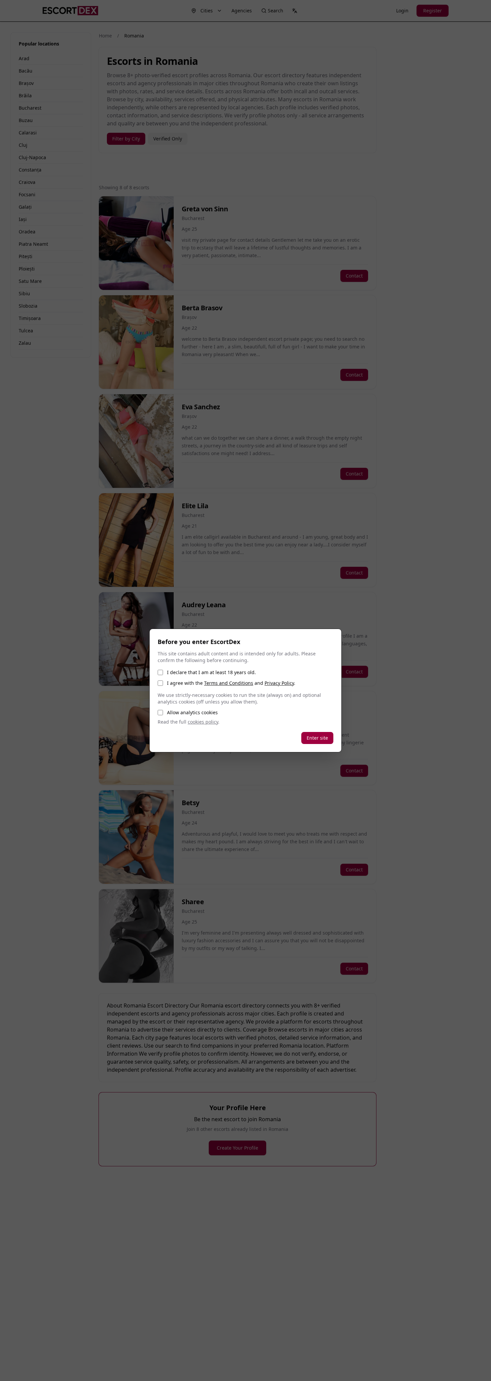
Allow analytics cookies (192, 712)
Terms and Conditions (228, 683)
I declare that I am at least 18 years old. (211, 672)
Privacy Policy (279, 683)
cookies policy (203, 722)
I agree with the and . (231, 683)
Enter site (317, 738)
